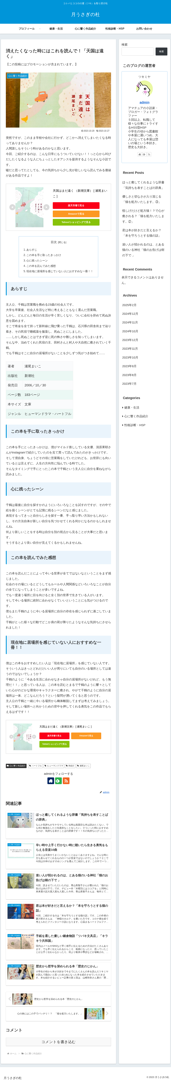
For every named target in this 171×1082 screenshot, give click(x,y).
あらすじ (31, 249)
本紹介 (71, 766)
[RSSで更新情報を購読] (66, 780)
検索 (125, 44)
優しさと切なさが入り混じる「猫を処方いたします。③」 (141, 199)
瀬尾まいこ (85, 766)
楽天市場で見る (76, 205)
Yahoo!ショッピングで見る (76, 222)
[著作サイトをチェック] (50, 780)
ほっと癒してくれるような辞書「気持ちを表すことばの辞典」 (143, 185)
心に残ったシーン (37, 260)
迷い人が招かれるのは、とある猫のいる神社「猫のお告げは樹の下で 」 (143, 250)
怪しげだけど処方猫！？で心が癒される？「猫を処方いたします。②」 (143, 216)
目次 (54, 242)
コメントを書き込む (58, 1042)
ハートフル (37, 766)
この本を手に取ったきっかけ (43, 254)
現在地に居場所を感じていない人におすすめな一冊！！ (59, 271)
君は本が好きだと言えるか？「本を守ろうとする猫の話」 (141, 233)
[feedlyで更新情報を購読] (58, 780)
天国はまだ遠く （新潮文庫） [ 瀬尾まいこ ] (65, 726)
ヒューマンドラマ (55, 766)
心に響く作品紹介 (18, 766)
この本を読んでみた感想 (41, 265)
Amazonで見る (76, 213)
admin (144, 102)
